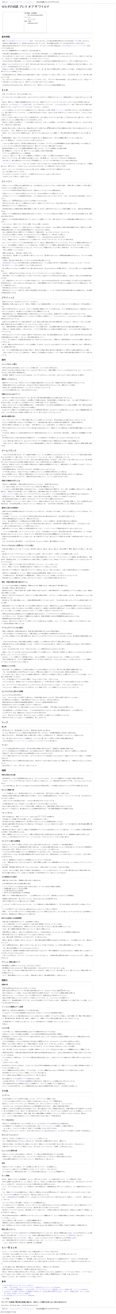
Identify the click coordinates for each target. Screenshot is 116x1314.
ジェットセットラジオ (51, 1240)
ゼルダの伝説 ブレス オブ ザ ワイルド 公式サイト (19, 1285)
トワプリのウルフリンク (47, 1126)
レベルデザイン (10, 494)
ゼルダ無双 (78, 41)
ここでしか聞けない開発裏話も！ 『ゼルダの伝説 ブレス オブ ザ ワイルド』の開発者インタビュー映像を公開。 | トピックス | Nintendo (46, 1289)
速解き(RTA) (16, 1197)
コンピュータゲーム (16, 2)
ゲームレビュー (29, 2)
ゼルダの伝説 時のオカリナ (16, 64)
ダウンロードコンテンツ (30, 1138)
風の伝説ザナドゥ (7, 265)
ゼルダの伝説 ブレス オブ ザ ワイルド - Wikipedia (19, 1295)
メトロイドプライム (21, 741)
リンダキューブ (22, 1235)
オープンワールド (61, 64)
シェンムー (60, 110)
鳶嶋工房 (4, 2)
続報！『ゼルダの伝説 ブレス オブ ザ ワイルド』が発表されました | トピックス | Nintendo (32, 1287)
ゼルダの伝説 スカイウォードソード (17, 41)
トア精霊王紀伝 (71, 1235)
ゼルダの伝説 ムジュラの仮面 (18, 104)
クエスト (20, 227)
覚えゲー (59, 844)
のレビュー (13, 163)
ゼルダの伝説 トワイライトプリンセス (74, 45)
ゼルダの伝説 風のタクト (62, 104)
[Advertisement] (104, 14)
